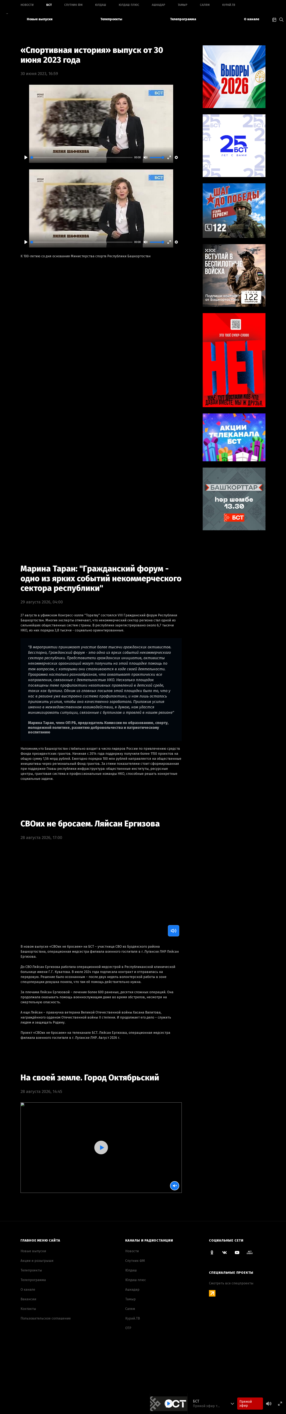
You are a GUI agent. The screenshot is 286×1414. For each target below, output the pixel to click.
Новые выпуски (40, 19)
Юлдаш (100, 5)
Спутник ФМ (73, 5)
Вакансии (28, 1299)
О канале (251, 19)
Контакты (28, 1309)
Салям (205, 5)
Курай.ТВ (228, 5)
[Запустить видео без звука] (174, 1185)
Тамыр (182, 5)
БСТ (49, 5)
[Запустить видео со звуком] (101, 1147)
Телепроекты (111, 19)
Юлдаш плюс (129, 5)
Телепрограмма (183, 19)
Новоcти (27, 5)
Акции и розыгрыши (37, 1261)
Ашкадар (158, 5)
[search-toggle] (281, 19)
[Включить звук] (173, 930)
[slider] (81, 157)
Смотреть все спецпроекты (231, 1283)
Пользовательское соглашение (46, 1318)
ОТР (128, 1328)
